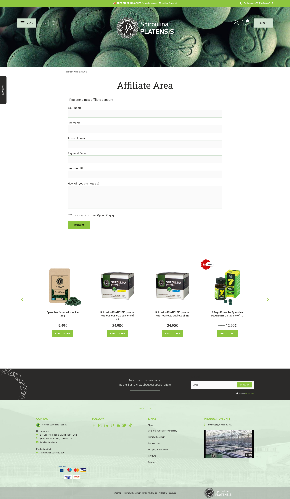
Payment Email (77, 153)
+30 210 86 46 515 (264, 3)
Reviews (152, 456)
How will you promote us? (83, 183)
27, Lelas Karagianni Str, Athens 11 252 (58, 435)
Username (74, 123)
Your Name (75, 107)
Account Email (76, 138)
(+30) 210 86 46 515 (49, 438)
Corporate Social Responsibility (162, 431)
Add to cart (42, 333)
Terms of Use (249, 393)
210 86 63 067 (67, 438)
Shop (150, 425)
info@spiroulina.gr (49, 442)
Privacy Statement (156, 437)
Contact (152, 462)
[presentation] (22, 299)
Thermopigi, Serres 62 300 (52, 452)
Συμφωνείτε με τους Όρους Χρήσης (92, 215)
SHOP (263, 22)
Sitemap (117, 493)
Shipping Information (158, 449)
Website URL (76, 168)
